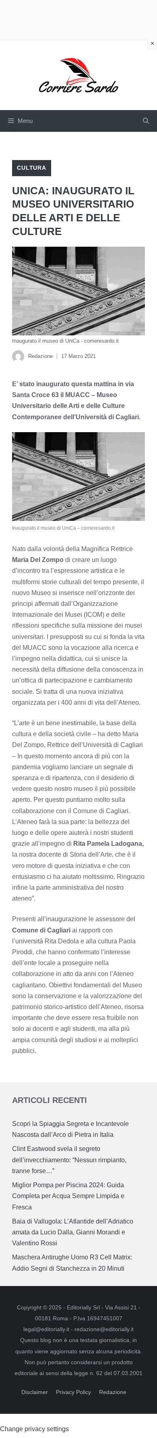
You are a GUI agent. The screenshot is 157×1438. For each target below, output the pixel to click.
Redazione (112, 1392)
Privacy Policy (73, 1392)
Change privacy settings (34, 1429)
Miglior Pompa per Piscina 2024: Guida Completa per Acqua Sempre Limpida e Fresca (68, 1196)
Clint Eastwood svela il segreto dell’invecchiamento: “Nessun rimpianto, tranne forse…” (69, 1159)
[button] (146, 121)
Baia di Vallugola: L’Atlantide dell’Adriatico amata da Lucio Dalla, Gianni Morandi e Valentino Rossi (72, 1232)
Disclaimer (34, 1392)
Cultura (31, 167)
